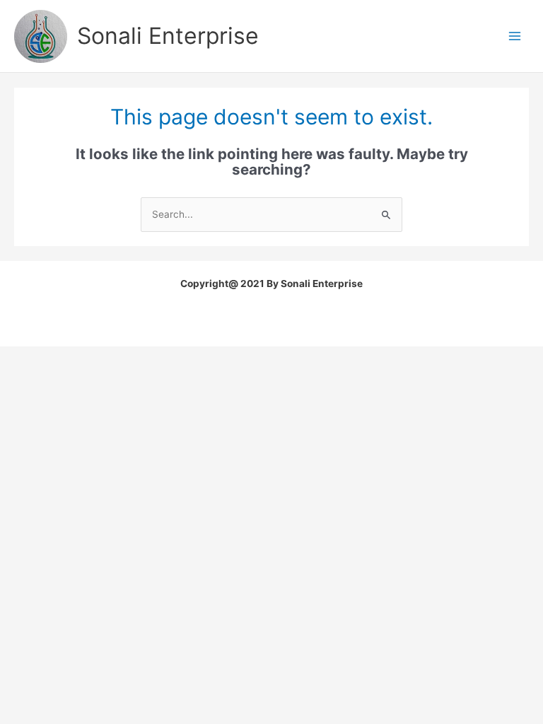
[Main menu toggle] (515, 36)
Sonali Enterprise (168, 35)
